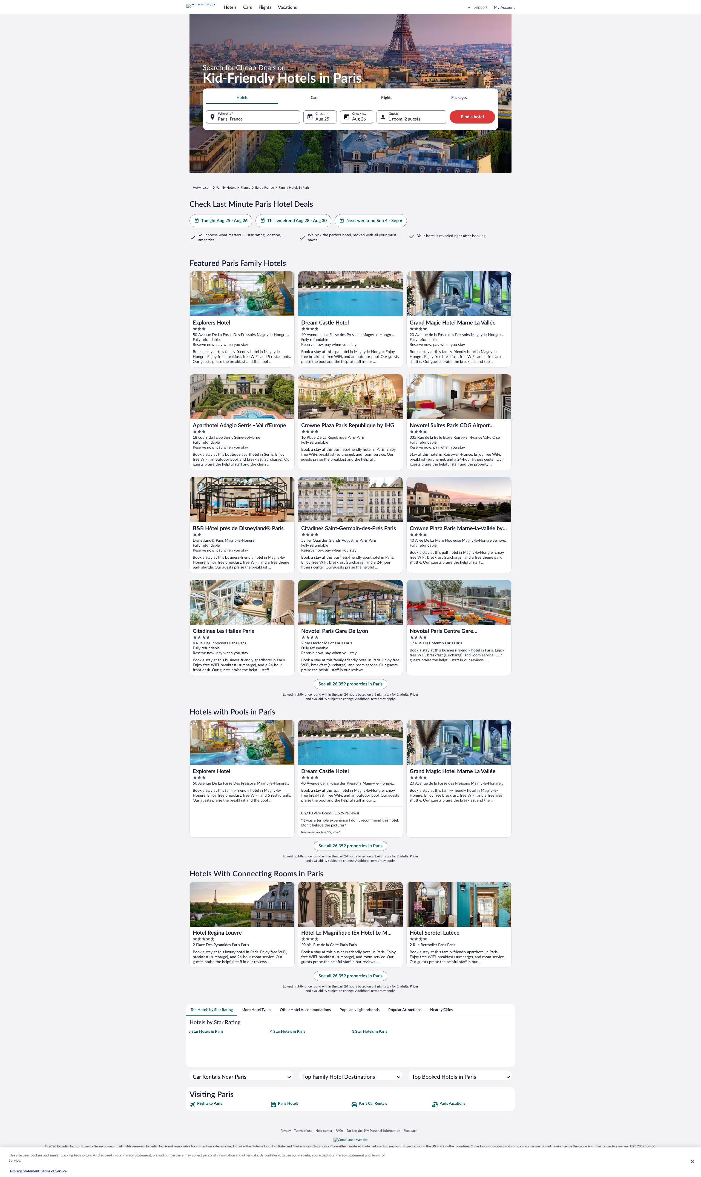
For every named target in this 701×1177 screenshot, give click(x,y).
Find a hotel (472, 117)
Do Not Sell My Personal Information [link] (373, 1130)
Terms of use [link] (303, 1130)
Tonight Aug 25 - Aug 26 (224, 221)
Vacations (287, 7)
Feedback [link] (410, 1130)
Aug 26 (359, 119)
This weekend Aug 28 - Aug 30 (297, 221)
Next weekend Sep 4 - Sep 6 (374, 221)
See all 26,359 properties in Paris (350, 684)
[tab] (242, 98)
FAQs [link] (339, 1130)
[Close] (692, 1161)
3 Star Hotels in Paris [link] (369, 1032)
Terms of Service (54, 1171)
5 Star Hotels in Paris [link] (205, 1032)
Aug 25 (322, 119)
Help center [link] (323, 1130)
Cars (247, 7)
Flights (264, 7)
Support (480, 7)
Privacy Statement (24, 1171)
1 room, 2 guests (404, 119)
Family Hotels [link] (226, 187)
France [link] (245, 187)
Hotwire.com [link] (202, 187)
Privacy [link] (285, 1130)
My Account (504, 8)
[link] (229, 1104)
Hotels (230, 7)
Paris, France (230, 119)
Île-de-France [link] (264, 187)
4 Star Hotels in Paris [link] (287, 1032)
